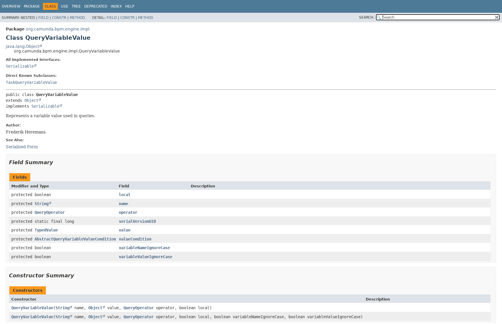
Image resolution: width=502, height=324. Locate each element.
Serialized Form (22, 146)
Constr (59, 18)
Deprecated (95, 6)
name (123, 203)
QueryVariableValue (32, 307)
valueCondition (135, 239)
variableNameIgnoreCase (144, 247)
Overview (11, 6)
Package (32, 6)
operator (128, 212)
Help (129, 6)
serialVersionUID (137, 221)
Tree (76, 6)
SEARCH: (366, 17)
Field (43, 18)
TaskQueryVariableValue (31, 82)
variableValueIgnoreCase (145, 256)
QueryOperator (50, 212)
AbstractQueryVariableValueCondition (75, 239)
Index (116, 6)
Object (31, 100)
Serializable (20, 66)
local (124, 194)
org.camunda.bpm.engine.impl (57, 29)
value (124, 230)
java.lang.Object (22, 46)
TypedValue (46, 230)
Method (77, 18)
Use (64, 6)
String (42, 203)
